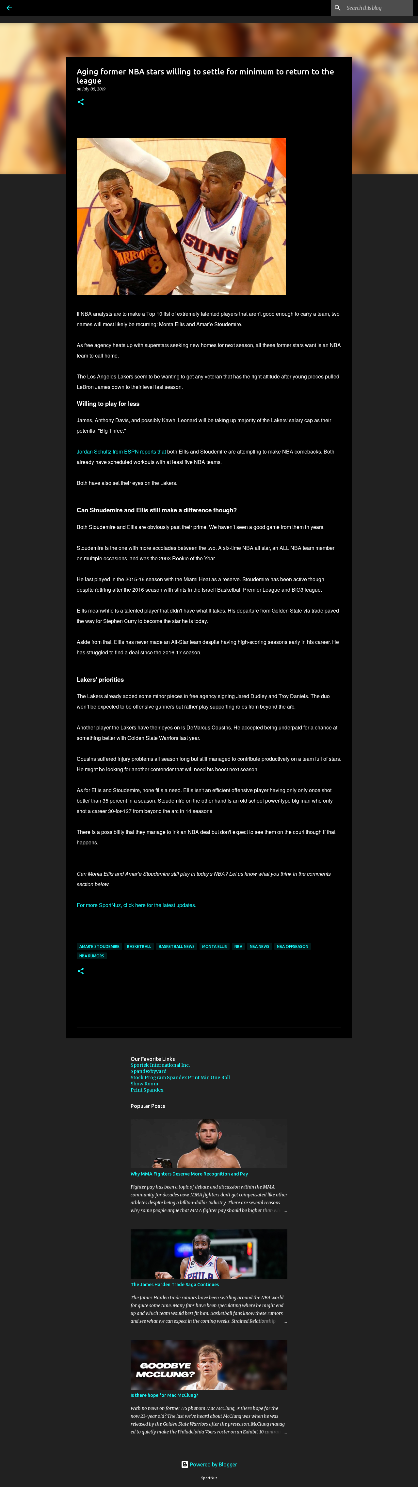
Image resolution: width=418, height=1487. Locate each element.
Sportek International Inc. (160, 1065)
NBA (238, 946)
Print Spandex (147, 1090)
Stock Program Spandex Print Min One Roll (180, 1077)
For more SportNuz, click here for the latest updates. (136, 905)
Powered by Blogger (213, 1464)
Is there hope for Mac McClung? (164, 1395)
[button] (81, 102)
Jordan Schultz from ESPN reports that (121, 451)
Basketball (139, 946)
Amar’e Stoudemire (99, 946)
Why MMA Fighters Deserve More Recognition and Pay (189, 1173)
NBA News (259, 946)
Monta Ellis (214, 946)
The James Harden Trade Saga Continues (175, 1284)
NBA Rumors (91, 956)
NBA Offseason (292, 946)
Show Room (144, 1084)
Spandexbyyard (149, 1071)
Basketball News (177, 946)
